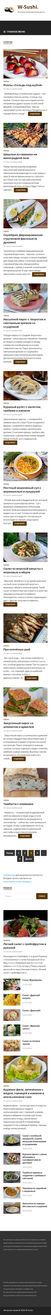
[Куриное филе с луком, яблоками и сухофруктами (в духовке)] (11, 1163)
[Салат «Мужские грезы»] (11, 1035)
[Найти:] (25, 896)
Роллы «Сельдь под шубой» (23, 85)
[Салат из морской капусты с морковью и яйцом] (25, 548)
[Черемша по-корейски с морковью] (11, 1197)
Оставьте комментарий (12, 89)
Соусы (6, 81)
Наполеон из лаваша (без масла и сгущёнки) (34, 1205)
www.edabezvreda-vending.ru (17, 881)
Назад (9, 853)
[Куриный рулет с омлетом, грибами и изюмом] (25, 386)
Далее (28, 859)
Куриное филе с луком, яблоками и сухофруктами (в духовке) (34, 1158)
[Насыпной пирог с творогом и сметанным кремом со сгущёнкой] (25, 299)
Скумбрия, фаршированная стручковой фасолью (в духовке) (23, 238)
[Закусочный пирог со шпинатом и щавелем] (25, 703)
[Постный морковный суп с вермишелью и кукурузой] (25, 467)
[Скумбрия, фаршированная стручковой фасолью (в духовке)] (25, 215)
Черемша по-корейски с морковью (34, 1189)
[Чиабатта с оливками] (25, 784)
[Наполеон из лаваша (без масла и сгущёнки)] (11, 1213)
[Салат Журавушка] (11, 989)
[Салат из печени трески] (11, 1050)
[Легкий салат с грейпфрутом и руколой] (25, 938)
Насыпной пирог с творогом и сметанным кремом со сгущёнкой (24, 322)
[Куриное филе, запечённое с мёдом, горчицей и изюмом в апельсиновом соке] (25, 1083)
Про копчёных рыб (16, 649)
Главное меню (16, 31)
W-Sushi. (28, 7)
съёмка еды (9, 875)
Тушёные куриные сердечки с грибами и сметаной (34, 1175)
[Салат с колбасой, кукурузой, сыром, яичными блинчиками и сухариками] (11, 1145)
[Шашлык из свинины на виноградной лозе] (25, 136)
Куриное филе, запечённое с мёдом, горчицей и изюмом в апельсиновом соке (23, 1093)
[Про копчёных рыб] (25, 629)
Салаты (6, 940)
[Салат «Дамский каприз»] (11, 1004)
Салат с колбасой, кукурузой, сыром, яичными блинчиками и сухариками (34, 1139)
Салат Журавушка (32, 980)
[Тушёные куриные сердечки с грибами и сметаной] (11, 1182)
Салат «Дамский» (31, 1010)
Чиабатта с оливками (18, 803)
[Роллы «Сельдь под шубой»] (25, 65)
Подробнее (35, 114)
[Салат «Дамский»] (11, 1020)
